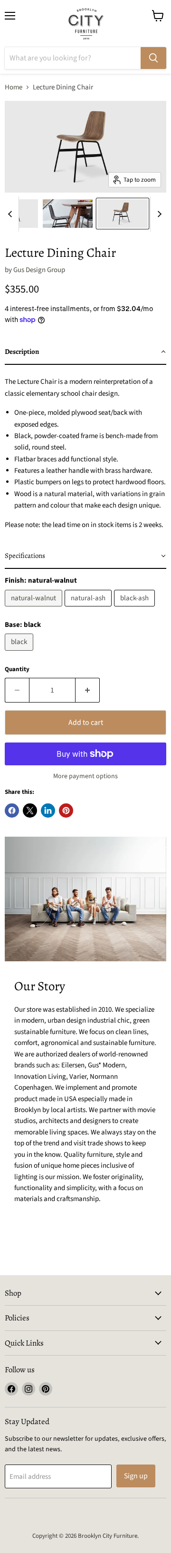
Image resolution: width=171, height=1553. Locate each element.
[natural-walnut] (35, 609)
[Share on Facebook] (12, 810)
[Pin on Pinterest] (66, 810)
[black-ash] (135, 609)
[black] (20, 653)
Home (13, 87)
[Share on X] (30, 810)
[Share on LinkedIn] (48, 810)
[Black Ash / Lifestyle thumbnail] (68, 213)
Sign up (136, 1476)
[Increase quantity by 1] (88, 690)
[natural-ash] (89, 609)
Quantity (17, 669)
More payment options (85, 776)
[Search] (153, 58)
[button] (85, 352)
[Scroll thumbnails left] (11, 214)
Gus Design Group (39, 270)
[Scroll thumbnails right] (157, 214)
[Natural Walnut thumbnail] (122, 213)
